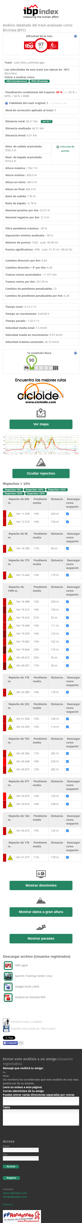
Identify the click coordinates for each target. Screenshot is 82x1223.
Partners (8, 1204)
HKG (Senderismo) (16, 81)
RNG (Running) (39, 81)
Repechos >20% (14, 493)
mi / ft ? (47, 121)
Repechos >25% (36, 493)
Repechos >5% (13, 489)
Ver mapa (41, 424)
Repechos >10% (34, 489)
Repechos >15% (57, 489)
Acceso (11, 1166)
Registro (11, 1178)
